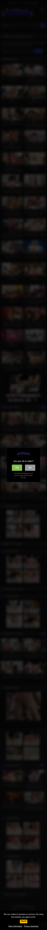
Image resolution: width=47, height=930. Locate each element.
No (30, 468)
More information (15, 926)
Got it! (23, 921)
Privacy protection (31, 926)
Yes (17, 468)
